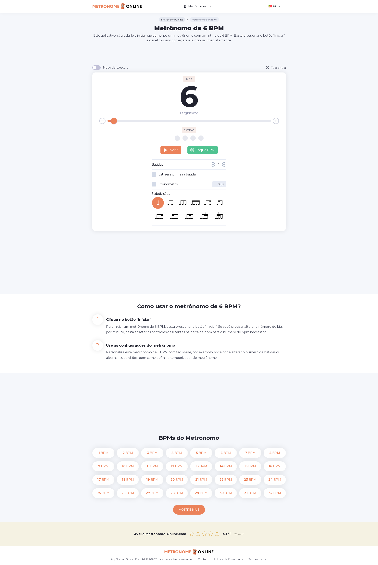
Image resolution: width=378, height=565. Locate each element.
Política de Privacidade (228, 559)
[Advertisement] (189, 53)
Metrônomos (197, 6)
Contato (203, 559)
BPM (103, 453)
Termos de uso (258, 559)
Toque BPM (205, 150)
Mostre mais (189, 509)
